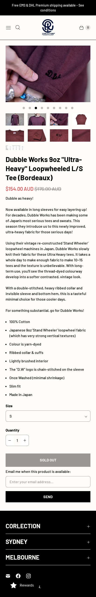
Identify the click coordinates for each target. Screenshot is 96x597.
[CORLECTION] (48, 27)
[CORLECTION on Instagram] (31, 576)
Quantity (12, 430)
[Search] (17, 27)
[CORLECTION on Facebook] (21, 576)
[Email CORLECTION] (11, 576)
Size (9, 405)
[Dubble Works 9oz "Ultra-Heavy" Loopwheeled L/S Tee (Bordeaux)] (48, 74)
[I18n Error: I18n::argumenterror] (15, 119)
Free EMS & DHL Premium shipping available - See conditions (48, 7)
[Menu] (8, 27)
